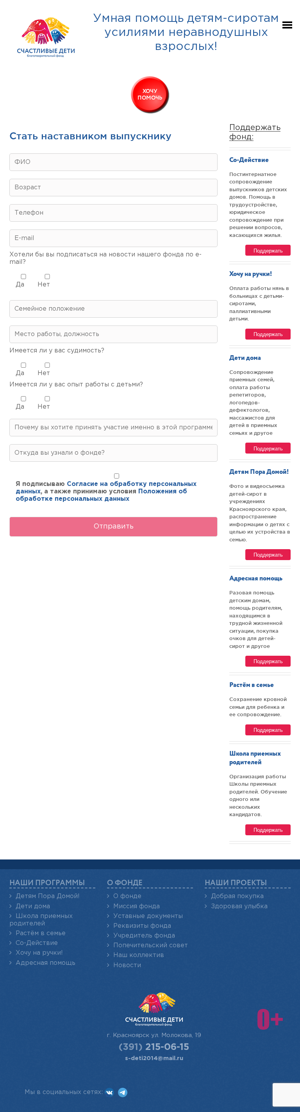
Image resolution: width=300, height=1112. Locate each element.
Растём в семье (251, 685)
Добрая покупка (237, 896)
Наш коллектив (138, 955)
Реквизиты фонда (142, 926)
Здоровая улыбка (239, 906)
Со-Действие (249, 160)
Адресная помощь (255, 578)
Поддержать (268, 250)
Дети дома (245, 358)
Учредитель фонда (144, 936)
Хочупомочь (150, 95)
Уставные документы (148, 916)
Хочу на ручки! (250, 274)
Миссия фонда (136, 906)
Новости (127, 965)
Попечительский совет (150, 945)
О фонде (127, 896)
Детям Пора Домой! (259, 472)
